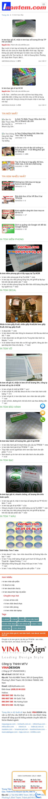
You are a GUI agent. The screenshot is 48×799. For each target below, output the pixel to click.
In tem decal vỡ (23, 623)
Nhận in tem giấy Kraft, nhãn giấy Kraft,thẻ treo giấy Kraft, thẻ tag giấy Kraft (22, 325)
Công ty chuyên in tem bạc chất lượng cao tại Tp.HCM (22, 508)
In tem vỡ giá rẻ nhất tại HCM (13, 389)
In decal (14, 619)
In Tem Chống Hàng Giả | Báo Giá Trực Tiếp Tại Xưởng (29, 134)
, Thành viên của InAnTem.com (15, 45)
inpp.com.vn (24, 732)
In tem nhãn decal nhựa (13, 603)
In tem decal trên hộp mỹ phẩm (14, 592)
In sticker (6, 619)
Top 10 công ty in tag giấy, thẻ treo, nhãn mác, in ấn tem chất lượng (29, 163)
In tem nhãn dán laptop (13, 610)
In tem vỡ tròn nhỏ (11, 600)
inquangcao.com (8, 724)
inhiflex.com (35, 732)
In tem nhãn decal (9, 623)
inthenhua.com (39, 724)
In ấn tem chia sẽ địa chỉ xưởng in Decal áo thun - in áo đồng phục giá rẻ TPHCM (30, 150)
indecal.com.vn (37, 727)
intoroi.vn (22, 727)
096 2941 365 (7, 701)
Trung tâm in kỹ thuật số (12, 712)
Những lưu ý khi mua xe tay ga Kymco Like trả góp (28, 183)
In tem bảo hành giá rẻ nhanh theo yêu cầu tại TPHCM (22, 445)
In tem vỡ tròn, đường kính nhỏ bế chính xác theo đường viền (24, 401)
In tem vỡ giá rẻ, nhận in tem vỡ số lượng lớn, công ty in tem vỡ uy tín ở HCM (23, 384)
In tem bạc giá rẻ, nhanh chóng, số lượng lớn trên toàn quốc (22, 495)
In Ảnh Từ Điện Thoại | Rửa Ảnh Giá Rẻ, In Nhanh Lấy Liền (30, 120)
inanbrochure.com (37, 729)
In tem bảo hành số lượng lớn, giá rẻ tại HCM (19, 441)
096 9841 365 (7, 695)
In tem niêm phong (12, 239)
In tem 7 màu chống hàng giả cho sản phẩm (18, 568)
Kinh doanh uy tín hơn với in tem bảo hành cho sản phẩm (23, 454)
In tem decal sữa (18, 628)
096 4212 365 (7, 705)
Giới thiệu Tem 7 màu (9, 550)
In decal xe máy (8, 585)
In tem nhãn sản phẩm (10, 581)
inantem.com (7, 729)
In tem (21, 619)
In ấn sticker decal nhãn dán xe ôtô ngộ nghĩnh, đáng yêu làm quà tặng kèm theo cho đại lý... (24, 343)
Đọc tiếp (42, 61)
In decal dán (6, 331)
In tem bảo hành (10, 407)
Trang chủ (5, 15)
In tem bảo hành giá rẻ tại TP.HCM (15, 447)
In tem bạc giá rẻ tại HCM (12, 88)
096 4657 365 (7, 698)
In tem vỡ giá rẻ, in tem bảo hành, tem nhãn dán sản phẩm (23, 396)
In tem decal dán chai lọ (11, 588)
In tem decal (8, 290)
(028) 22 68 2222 (18, 689)
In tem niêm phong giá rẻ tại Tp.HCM (16, 277)
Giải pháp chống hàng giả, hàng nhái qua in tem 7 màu (22, 563)
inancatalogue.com (9, 732)
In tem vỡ (6, 348)
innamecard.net (21, 729)
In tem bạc (6, 460)
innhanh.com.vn (24, 724)
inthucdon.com (8, 727)
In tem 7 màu (8, 516)
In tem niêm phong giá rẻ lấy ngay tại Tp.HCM (20, 273)
